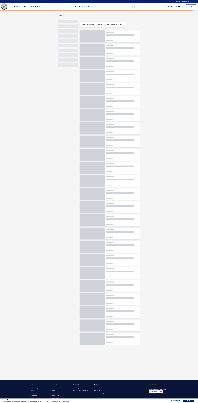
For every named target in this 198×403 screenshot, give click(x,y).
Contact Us (33, 393)
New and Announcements (58, 388)
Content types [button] (34, 6)
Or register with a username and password (158, 393)
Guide (32, 390)
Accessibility (34, 395)
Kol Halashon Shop (99, 393)
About (53, 390)
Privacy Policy (55, 395)
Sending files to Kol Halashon (80, 390)
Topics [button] (25, 6)
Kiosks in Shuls (98, 390)
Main (9, 6)
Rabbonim (17, 6)
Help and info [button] (168, 6)
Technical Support (35, 388)
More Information (175, 400)
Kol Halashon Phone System (101, 388)
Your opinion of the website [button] (182, 1)
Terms (53, 393)
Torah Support (77, 388)
